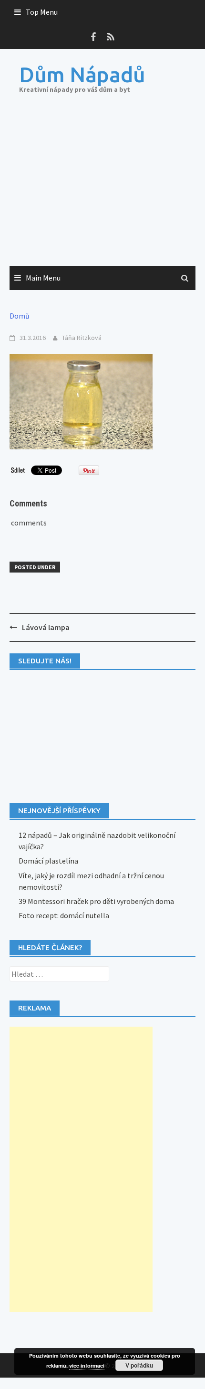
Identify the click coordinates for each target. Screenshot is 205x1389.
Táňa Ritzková (82, 337)
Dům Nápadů (82, 74)
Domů (20, 316)
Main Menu (43, 277)
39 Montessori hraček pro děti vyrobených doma (96, 901)
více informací (86, 1365)
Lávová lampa (46, 627)
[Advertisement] (102, 189)
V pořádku (139, 1365)
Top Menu (42, 12)
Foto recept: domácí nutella (64, 915)
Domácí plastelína (48, 860)
